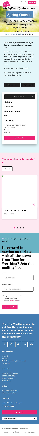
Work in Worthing (7, 378)
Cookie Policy (17, 432)
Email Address (7, 284)
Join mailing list (10, 307)
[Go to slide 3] (20, 227)
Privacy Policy (6, 432)
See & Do (5, 358)
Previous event (13, 85)
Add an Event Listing (8, 376)
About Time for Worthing (10, 373)
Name (4, 273)
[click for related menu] (32, 324)
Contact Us (19, 412)
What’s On (5, 356)
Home (7, 34)
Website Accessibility (9, 393)
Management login (10, 418)
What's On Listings (17, 34)
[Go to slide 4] (23, 227)
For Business (6, 363)
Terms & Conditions (14, 300)
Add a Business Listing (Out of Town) (14, 361)
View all (7, 169)
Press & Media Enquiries (9, 390)
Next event (27, 85)
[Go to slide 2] (17, 227)
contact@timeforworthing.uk (12, 403)
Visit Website (19, 138)
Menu (31, 2)
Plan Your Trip (6, 380)
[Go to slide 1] (14, 227)
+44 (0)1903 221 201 (8, 406)
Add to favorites (18, 97)
